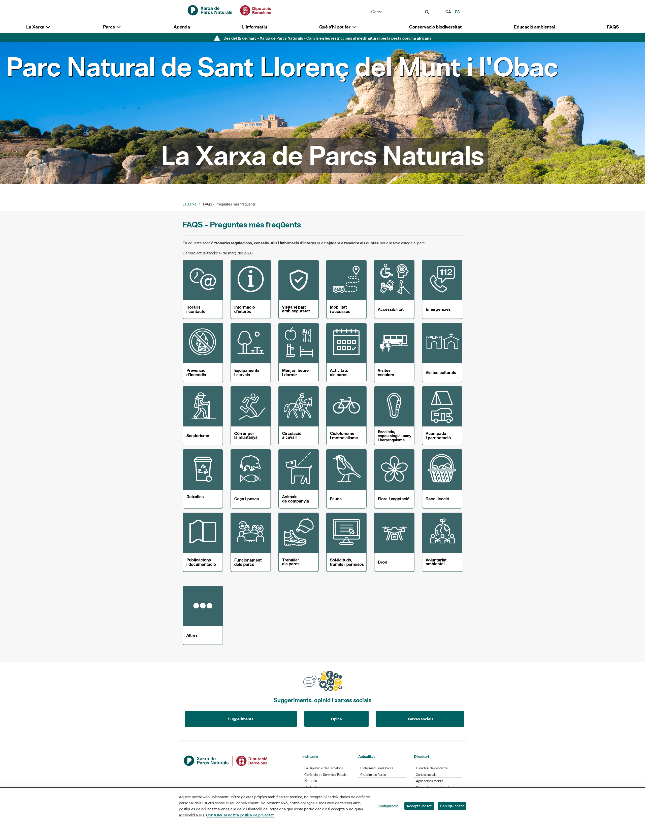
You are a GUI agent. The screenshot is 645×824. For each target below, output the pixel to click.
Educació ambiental (534, 27)
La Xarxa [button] (35, 27)
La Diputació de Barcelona (323, 768)
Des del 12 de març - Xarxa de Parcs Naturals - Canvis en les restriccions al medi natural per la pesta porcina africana (327, 38)
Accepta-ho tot (419, 806)
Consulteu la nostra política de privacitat (240, 814)
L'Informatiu (254, 27)
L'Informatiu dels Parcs (376, 768)
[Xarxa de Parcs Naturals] (229, 9)
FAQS (613, 27)
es (457, 11)
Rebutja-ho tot (452, 806)
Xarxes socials (420, 718)
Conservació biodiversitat (435, 27)
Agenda (182, 27)
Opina (336, 718)
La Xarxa (190, 204)
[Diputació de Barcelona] (226, 760)
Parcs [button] (109, 27)
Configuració (387, 806)
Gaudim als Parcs (373, 775)
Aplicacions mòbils (429, 781)
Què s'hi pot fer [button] (335, 27)
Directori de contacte (431, 768)
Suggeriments (240, 718)
